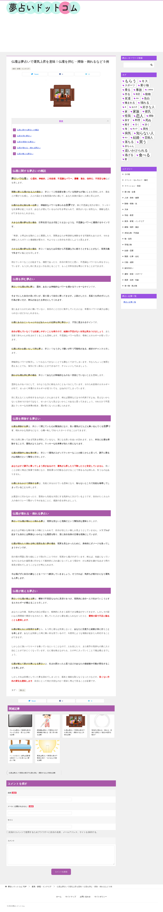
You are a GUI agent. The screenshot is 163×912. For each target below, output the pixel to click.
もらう (130, 81)
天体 (126, 209)
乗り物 (144, 85)
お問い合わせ (85, 897)
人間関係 (150, 89)
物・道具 (128, 239)
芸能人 (149, 137)
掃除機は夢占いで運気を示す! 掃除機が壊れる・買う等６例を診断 (47, 732)
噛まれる (130, 102)
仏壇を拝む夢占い (24, 136)
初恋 (138, 94)
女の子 (134, 107)
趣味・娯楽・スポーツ (133, 274)
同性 (137, 98)
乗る (128, 89)
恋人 (139, 116)
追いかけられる (136, 150)
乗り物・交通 (130, 192)
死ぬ (148, 120)
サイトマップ (70, 897)
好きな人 (149, 107)
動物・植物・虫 (131, 204)
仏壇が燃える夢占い (25, 154)
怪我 (128, 115)
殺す (127, 124)
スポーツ (130, 85)
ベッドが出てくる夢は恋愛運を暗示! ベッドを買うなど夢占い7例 (20, 758)
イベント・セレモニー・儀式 (136, 180)
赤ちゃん (129, 146)
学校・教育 (129, 215)
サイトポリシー (100, 897)
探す (127, 120)
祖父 (126, 137)
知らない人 (145, 133)
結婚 (136, 137)
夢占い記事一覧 (130, 302)
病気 (128, 133)
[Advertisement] (81, 34)
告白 (147, 98)
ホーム (59, 897)
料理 (137, 120)
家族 (136, 111)
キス (145, 81)
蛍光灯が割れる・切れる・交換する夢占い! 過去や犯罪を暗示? (102, 732)
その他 (127, 174)
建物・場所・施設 (132, 227)
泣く (137, 124)
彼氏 (148, 111)
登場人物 (128, 245)
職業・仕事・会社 (132, 256)
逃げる (129, 155)
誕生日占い (129, 268)
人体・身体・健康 (132, 198)
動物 (148, 94)
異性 (145, 128)
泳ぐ (147, 124)
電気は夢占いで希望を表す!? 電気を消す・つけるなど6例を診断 (47, 758)
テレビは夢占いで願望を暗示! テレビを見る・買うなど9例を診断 (20, 732)
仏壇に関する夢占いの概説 (28, 130)
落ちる (129, 141)
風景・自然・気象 (132, 280)
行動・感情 (129, 262)
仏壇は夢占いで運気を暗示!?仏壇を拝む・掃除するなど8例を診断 (74, 732)
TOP (17, 887)
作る (127, 94)
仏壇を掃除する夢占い (26, 142)
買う (142, 142)
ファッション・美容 (133, 186)
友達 (128, 98)
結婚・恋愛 (129, 251)
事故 (139, 89)
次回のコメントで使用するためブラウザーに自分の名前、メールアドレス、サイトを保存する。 (53, 832)
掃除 (151, 115)
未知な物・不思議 (132, 233)
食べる (144, 155)
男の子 (135, 129)
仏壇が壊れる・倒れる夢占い (29, 148)
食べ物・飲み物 (131, 286)
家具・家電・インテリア (21, 69)
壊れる (22, 690)
